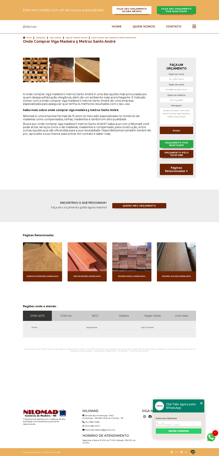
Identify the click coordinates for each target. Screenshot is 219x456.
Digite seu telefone (176, 95)
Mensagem (176, 105)
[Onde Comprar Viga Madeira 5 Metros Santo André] (35, 70)
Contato (173, 26)
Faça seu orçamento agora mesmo (132, 10)
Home (117, 26)
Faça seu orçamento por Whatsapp (176, 10)
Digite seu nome (176, 74)
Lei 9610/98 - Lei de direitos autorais (133, 351)
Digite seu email (176, 84)
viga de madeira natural (76, 37)
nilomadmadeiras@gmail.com (100, 430)
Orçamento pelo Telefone (176, 153)
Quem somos (144, 26)
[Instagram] (144, 416)
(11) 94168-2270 (92, 426)
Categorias (41, 37)
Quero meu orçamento (139, 205)
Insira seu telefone (166, 418)
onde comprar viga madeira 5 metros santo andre (113, 37)
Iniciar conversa (179, 431)
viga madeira (55, 37)
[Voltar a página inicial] (45, 26)
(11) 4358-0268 (92, 422)
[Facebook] (150, 416)
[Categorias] (194, 26)
